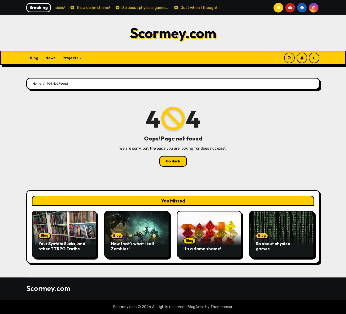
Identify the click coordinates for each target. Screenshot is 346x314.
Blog (34, 57)
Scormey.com (173, 33)
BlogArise (195, 307)
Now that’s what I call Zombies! (132, 246)
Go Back (173, 161)
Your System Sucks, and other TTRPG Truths (61, 246)
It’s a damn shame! (202, 249)
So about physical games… (274, 246)
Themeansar (221, 307)
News (50, 57)
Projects (71, 57)
